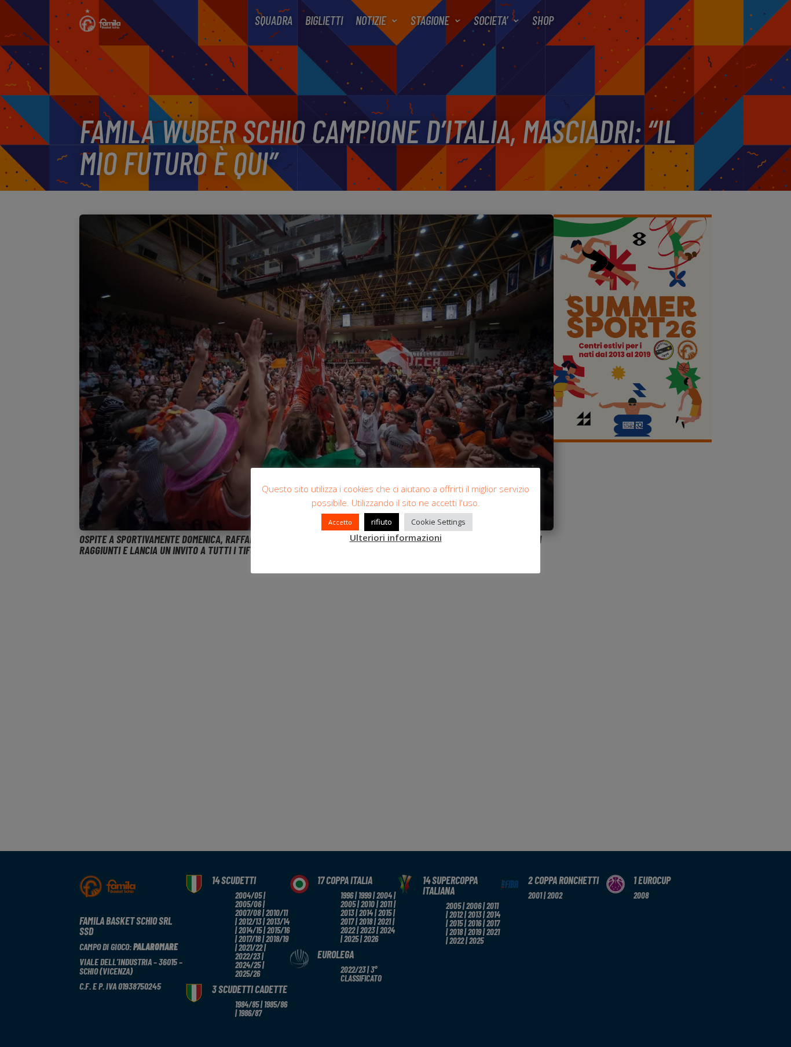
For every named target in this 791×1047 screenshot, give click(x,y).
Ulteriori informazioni (396, 537)
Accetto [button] (340, 522)
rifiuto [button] (381, 522)
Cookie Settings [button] (438, 522)
